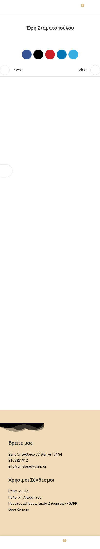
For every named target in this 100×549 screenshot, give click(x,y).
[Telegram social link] (73, 54)
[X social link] (38, 54)
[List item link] (50, 454)
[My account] (90, 7)
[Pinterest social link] (50, 54)
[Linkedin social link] (62, 54)
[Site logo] (50, 7)
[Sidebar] (6, 171)
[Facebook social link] (27, 54)
